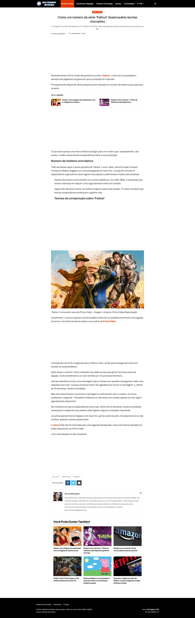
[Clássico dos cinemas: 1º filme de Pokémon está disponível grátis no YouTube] (104, 102)
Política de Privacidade (43, 604)
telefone (66, 477)
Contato (66, 604)
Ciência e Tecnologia (104, 4)
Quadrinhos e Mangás (84, 4)
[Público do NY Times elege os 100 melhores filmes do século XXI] (67, 566)
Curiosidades (129, 4)
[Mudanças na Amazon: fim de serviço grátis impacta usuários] (128, 536)
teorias (76, 477)
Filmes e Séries (67, 4)
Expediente (57, 604)
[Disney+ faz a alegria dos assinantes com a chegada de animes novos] (56, 102)
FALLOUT (55, 477)
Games (118, 4)
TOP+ (141, 4)
